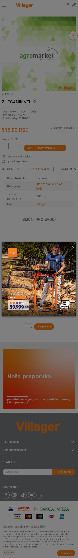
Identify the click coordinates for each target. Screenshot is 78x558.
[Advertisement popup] (39, 278)
